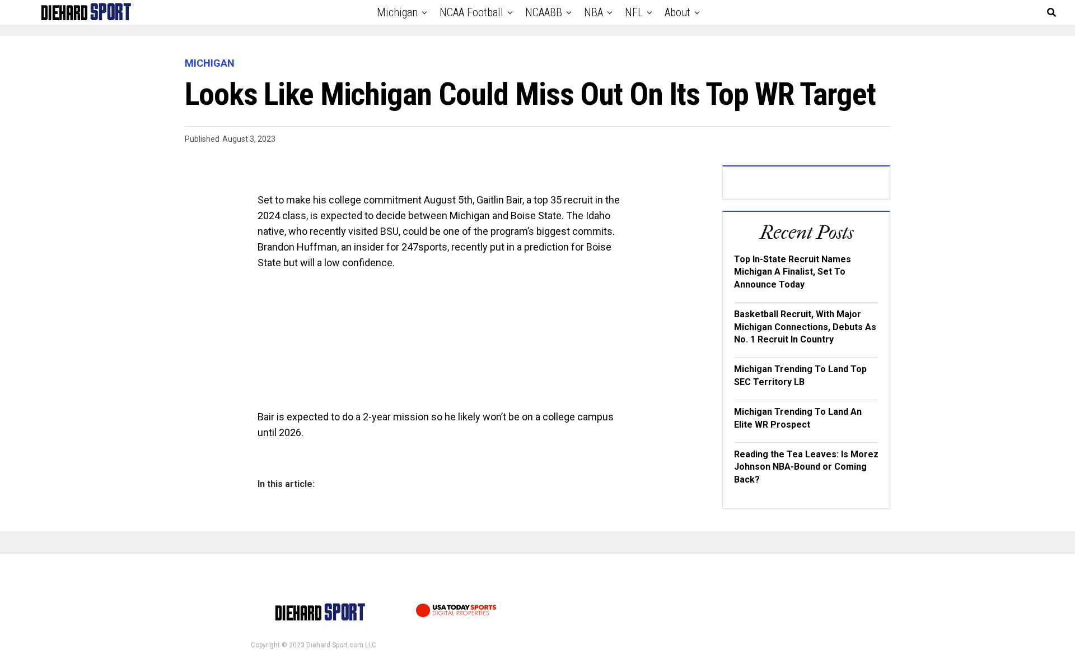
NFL (634, 12)
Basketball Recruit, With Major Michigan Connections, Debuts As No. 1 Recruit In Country (805, 327)
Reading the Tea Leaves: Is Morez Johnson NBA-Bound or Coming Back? (806, 467)
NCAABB (543, 12)
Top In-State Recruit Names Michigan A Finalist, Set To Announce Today (792, 272)
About (677, 12)
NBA (593, 12)
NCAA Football (471, 12)
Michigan (397, 12)
